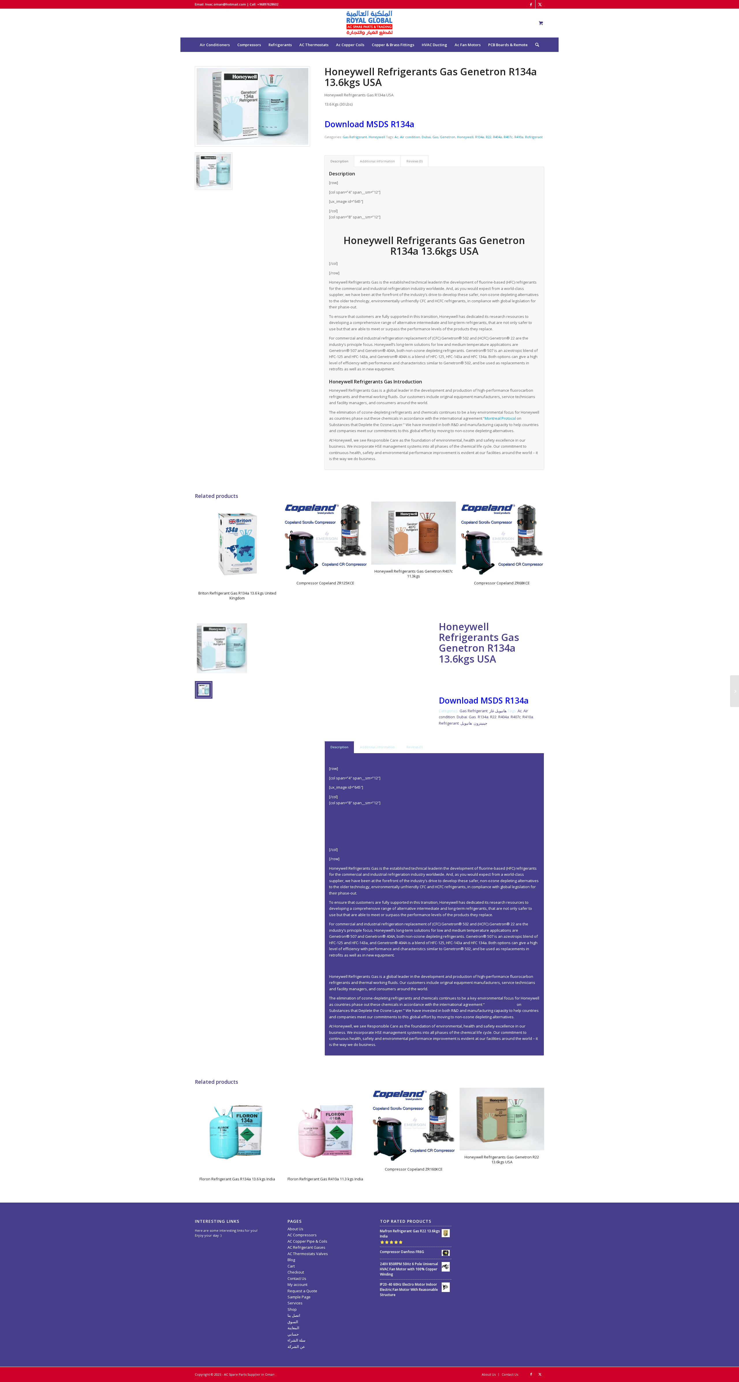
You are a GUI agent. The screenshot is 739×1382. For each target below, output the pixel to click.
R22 (488, 137)
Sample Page (299, 1297)
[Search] (535, 44)
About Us (295, 1228)
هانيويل (466, 723)
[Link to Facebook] (531, 4)
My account (297, 1284)
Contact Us (297, 1278)
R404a (497, 137)
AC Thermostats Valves (308, 1253)
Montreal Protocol (500, 418)
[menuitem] (215, 44)
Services (295, 1303)
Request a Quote (302, 1290)
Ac (396, 137)
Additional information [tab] (377, 161)
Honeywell (377, 137)
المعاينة (293, 1327)
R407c (508, 137)
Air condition (410, 137)
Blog (291, 1259)
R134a (479, 137)
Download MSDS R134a (369, 124)
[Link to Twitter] (539, 4)
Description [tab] (339, 161)
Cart (291, 1266)
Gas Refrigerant (355, 137)
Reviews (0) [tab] (414, 161)
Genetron (447, 137)
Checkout (296, 1272)
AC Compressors (302, 1234)
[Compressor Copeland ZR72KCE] (734, 691)
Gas (435, 137)
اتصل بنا (294, 1315)
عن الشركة (296, 1346)
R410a (518, 137)
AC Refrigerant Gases (306, 1247)
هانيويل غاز (498, 710)
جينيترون (480, 723)
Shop (292, 1309)
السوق (293, 1321)
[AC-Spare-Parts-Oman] (369, 23)
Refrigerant (534, 137)
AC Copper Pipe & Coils (307, 1241)
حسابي (293, 1334)
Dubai (426, 137)
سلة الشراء (296, 1340)
